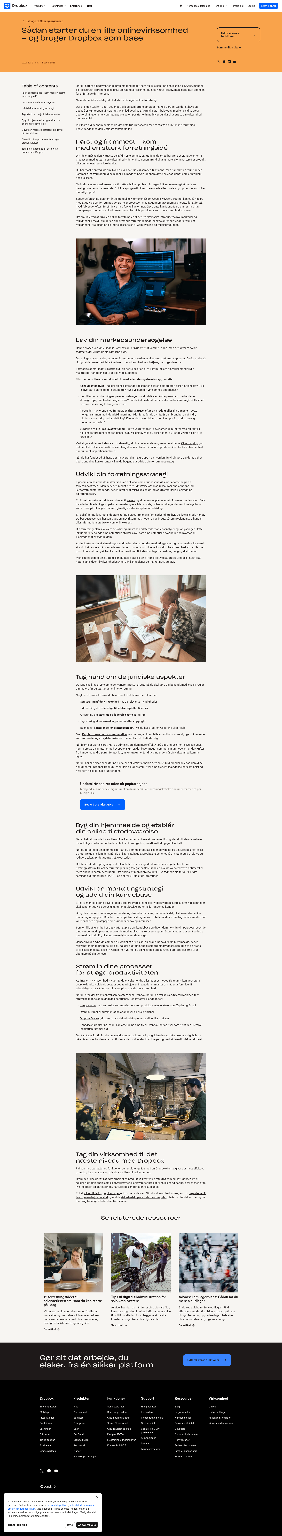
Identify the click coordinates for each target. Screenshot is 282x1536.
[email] (234, 62)
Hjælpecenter (148, 1406)
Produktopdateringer (84, 1456)
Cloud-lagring (189, 443)
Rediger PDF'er (115, 1434)
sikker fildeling (93, 1193)
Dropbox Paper (185, 557)
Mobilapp (45, 1412)
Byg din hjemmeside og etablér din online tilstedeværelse (41, 122)
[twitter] (219, 62)
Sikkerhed (45, 1434)
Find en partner (183, 1456)
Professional (80, 1412)
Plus (75, 1406)
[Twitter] (41, 1470)
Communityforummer (186, 1434)
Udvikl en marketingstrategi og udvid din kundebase (42, 131)
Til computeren (48, 1406)
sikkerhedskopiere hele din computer (143, 1197)
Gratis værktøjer (48, 1451)
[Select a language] (181, 6)
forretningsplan (90, 529)
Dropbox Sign (81, 1439)
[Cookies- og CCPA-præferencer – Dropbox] (53, 1512)
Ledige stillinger (217, 1412)
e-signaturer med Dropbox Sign (112, 748)
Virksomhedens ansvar (221, 1423)
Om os (212, 1406)
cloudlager (113, 1193)
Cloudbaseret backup (119, 1428)
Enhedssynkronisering (93, 1025)
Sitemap (145, 1443)
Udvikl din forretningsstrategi (38, 108)
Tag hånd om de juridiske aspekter (41, 114)
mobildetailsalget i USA (148, 872)
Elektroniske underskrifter (121, 1439)
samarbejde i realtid (96, 1197)
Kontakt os (147, 1412)
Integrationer (88, 1005)
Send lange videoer (118, 1412)
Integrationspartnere (186, 1451)
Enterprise (79, 1423)
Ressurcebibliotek (185, 1423)
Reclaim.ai (79, 1445)
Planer (76, 1451)
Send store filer (115, 1406)
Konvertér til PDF (116, 1445)
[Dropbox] (17, 6)
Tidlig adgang (47, 1439)
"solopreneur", (166, 221)
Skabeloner (46, 1445)
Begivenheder (182, 1412)
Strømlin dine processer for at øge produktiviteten (40, 141)
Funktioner (46, 1423)
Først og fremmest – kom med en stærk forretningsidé (43, 94)
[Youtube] (56, 1470)
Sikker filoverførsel (117, 1423)
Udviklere (180, 1428)
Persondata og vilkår (152, 1417)
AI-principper (148, 1437)
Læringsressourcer (151, 1449)
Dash (76, 1428)
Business (78, 1417)
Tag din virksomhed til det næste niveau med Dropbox (40, 150)
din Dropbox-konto (187, 849)
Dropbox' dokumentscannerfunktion (104, 734)
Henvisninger (182, 1439)
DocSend (78, 1434)
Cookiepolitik (148, 1423)
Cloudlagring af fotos (119, 1417)
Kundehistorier (183, 1417)
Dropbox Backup (103, 766)
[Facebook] (49, 1470)
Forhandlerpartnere (185, 1445)
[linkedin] (229, 62)
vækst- (131, 500)
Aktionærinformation (220, 1417)
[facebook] (224, 62)
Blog (177, 1406)
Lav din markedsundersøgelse (38, 102)
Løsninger (45, 1428)
